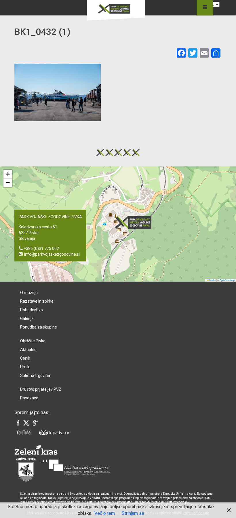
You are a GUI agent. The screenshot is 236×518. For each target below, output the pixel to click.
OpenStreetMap (227, 280)
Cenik (25, 358)
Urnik (24, 367)
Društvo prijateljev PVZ (40, 389)
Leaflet (212, 280)
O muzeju (29, 292)
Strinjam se (133, 513)
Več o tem (104, 513)
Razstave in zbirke (37, 301)
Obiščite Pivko (32, 341)
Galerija (27, 318)
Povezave (29, 398)
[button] (135, 222)
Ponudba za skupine (38, 327)
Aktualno (28, 349)
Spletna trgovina (35, 375)
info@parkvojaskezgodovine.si (52, 254)
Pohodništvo (31, 310)
